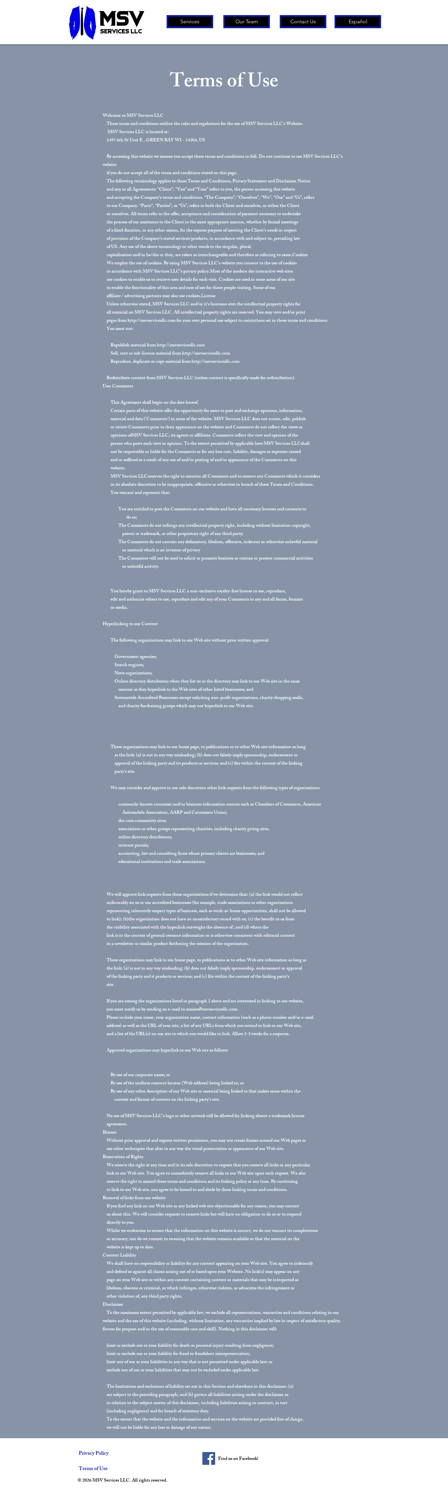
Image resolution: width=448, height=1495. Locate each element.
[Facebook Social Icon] (208, 1458)
